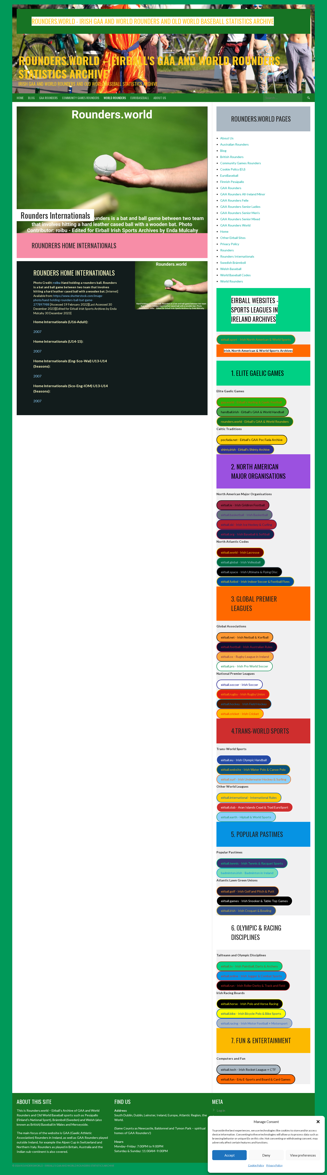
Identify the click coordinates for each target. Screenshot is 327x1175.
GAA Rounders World (235, 225)
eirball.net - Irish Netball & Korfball (244, 637)
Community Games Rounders (80, 97)
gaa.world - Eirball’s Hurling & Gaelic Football (251, 402)
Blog (31, 97)
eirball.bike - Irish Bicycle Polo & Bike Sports (251, 1013)
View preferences (303, 1155)
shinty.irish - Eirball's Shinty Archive (245, 449)
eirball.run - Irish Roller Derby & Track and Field (253, 985)
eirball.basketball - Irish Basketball (244, 515)
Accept (229, 1155)
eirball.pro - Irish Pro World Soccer (244, 666)
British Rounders (232, 157)
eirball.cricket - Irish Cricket (240, 714)
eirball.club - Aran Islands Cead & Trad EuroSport (254, 807)
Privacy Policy (274, 1165)
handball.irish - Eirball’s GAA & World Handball (252, 412)
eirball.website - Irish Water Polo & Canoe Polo (253, 769)
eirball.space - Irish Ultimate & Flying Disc (249, 572)
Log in (221, 1110)
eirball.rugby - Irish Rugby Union (243, 694)
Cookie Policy (256, 1165)
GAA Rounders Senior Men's (240, 213)
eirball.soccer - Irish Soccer (239, 685)
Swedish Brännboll (233, 262)
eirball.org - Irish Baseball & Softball (245, 534)
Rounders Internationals (237, 256)
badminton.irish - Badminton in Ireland (247, 873)
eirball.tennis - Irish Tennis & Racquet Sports (252, 863)
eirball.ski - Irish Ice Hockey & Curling (246, 524)
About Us (159, 97)
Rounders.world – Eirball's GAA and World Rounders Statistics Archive (149, 67)
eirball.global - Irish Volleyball (240, 562)
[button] (318, 1121)
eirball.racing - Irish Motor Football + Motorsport (254, 1023)
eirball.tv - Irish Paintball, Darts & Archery (249, 966)
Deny (266, 1155)
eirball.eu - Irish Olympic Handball (244, 760)
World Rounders (115, 97)
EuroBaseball (139, 97)
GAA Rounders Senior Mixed (240, 219)
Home (20, 97)
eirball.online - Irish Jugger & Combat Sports (251, 976)
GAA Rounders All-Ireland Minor (242, 194)
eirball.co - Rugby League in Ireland (245, 657)
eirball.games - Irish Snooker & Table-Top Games (254, 901)
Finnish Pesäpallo (232, 182)
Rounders (227, 250)
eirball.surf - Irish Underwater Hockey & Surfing (253, 779)
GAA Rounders (48, 97)
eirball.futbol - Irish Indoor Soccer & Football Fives (255, 581)
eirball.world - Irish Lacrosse (240, 552)
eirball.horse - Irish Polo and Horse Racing (249, 1004)
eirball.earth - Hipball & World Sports (246, 817)
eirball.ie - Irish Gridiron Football (243, 505)
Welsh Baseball (230, 269)
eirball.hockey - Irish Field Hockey (244, 704)
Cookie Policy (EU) (232, 169)
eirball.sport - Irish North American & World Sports (256, 339)
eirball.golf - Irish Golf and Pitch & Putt (247, 891)
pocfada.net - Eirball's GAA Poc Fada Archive (252, 440)
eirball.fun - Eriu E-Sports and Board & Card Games (256, 1079)
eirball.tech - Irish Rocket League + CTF (248, 1069)
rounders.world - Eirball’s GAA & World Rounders (255, 421)
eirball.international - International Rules (249, 797)
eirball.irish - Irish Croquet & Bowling (246, 911)
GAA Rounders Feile (234, 200)
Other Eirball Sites (233, 238)
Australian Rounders (234, 144)
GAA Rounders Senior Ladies (240, 206)
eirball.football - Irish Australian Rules (246, 647)
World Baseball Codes (235, 275)
